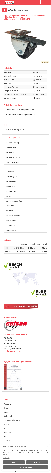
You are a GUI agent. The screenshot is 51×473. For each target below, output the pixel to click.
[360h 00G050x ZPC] (25, 43)
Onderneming (9, 416)
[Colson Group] (16, 325)
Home (6, 408)
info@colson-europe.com (13, 351)
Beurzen (7, 424)
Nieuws (6, 428)
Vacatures (7, 440)
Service (6, 412)
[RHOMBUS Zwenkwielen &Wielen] (10, 2)
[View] (25, 377)
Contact (6, 436)
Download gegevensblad (19, 10)
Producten (7, 404)
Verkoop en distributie (12, 420)
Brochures (7, 432)
